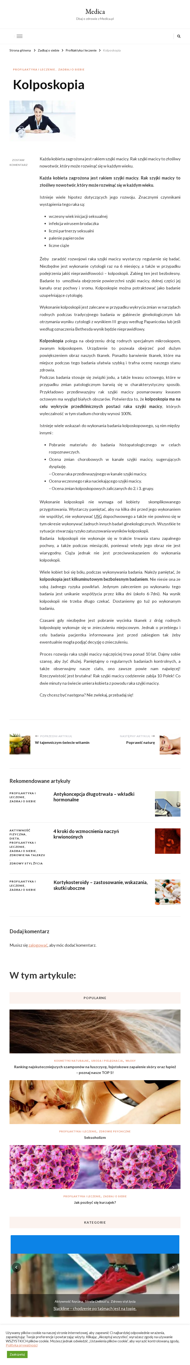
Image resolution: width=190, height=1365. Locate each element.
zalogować (38, 945)
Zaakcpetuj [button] (17, 1354)
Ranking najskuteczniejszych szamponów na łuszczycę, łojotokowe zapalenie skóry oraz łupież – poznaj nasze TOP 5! (95, 1069)
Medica (95, 11)
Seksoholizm (95, 1137)
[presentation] (16, 1267)
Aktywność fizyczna (20, 832)
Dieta (14, 838)
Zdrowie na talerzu (27, 855)
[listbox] (95, 1275)
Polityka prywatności (22, 1345)
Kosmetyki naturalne (71, 1060)
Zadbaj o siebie (71, 69)
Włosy (131, 1060)
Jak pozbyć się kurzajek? (95, 1202)
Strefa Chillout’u (97, 1301)
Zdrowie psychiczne (115, 1131)
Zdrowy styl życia (26, 863)
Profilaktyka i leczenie (34, 69)
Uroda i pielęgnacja (107, 1060)
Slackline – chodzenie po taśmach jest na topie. (95, 1308)
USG (98, 516)
